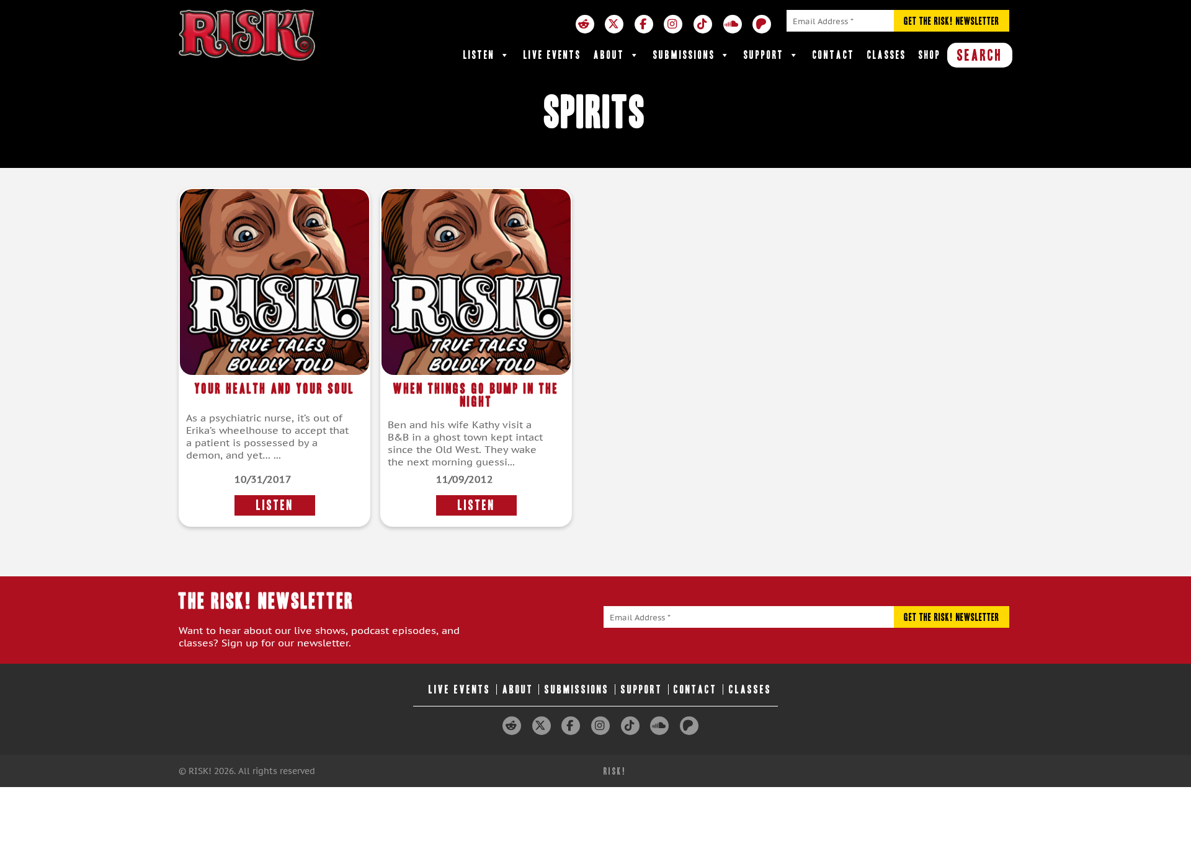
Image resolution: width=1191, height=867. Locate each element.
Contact (834, 55)
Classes (886, 55)
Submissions (684, 55)
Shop (930, 55)
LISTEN (274, 505)
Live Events (552, 55)
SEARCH (979, 55)
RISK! (615, 771)
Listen (479, 55)
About (609, 55)
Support (764, 55)
